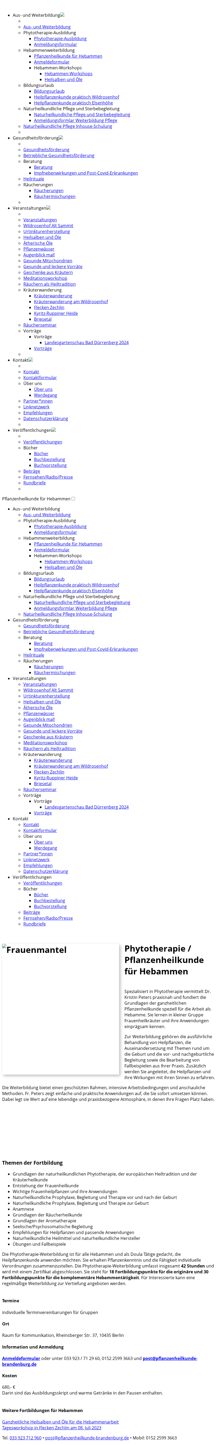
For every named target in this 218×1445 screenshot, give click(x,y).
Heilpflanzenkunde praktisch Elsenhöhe (73, 103)
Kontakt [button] (20, 360)
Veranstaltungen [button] (29, 208)
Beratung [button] (32, 161)
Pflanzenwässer (38, 249)
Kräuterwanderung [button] (42, 290)
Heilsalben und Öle (63, 79)
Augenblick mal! (39, 255)
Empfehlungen (38, 413)
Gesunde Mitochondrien (47, 261)
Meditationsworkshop (45, 278)
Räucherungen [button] (38, 185)
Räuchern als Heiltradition (49, 284)
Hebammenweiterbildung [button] (49, 538)
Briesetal (43, 319)
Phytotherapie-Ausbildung (60, 38)
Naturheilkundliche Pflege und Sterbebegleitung (82, 114)
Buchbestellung (49, 459)
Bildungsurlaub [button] (38, 85)
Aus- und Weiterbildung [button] (36, 509)
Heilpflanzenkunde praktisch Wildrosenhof (76, 97)
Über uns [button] (32, 383)
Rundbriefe (34, 483)
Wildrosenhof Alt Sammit (48, 226)
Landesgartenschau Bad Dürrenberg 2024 (87, 342)
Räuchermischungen (55, 196)
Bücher (41, 454)
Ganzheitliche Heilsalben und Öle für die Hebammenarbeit (60, 1422)
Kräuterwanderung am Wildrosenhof (71, 302)
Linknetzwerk (36, 407)
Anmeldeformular (52, 62)
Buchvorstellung (50, 465)
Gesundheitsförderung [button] (36, 138)
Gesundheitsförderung (46, 150)
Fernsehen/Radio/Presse (48, 477)
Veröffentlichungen (42, 442)
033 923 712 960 (25, 1438)
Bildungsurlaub (49, 91)
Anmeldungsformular (55, 44)
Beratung (43, 167)
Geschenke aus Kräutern (48, 272)
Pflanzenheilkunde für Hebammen (68, 56)
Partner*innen (38, 401)
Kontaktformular (40, 378)
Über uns (43, 389)
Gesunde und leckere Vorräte (52, 266)
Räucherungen (49, 190)
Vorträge (43, 348)
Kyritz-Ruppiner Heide (56, 313)
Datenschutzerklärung (45, 418)
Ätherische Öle (38, 243)
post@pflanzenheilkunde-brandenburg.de (87, 1438)
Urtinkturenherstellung (46, 231)
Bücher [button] (30, 448)
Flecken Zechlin (49, 307)
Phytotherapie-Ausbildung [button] (49, 33)
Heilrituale (33, 179)
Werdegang (45, 395)
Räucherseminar (40, 325)
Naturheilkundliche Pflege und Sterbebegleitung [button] (71, 109)
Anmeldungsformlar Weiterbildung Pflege (75, 120)
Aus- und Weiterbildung (47, 27)
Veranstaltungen (40, 220)
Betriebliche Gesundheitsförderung (58, 155)
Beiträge (31, 471)
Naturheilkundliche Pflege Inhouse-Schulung (67, 126)
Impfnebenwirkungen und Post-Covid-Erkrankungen (86, 173)
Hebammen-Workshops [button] (58, 68)
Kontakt (31, 372)
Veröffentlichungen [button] (32, 430)
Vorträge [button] (32, 331)
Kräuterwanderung (53, 296)
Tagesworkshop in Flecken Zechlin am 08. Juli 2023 (51, 1428)
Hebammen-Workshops (69, 74)
